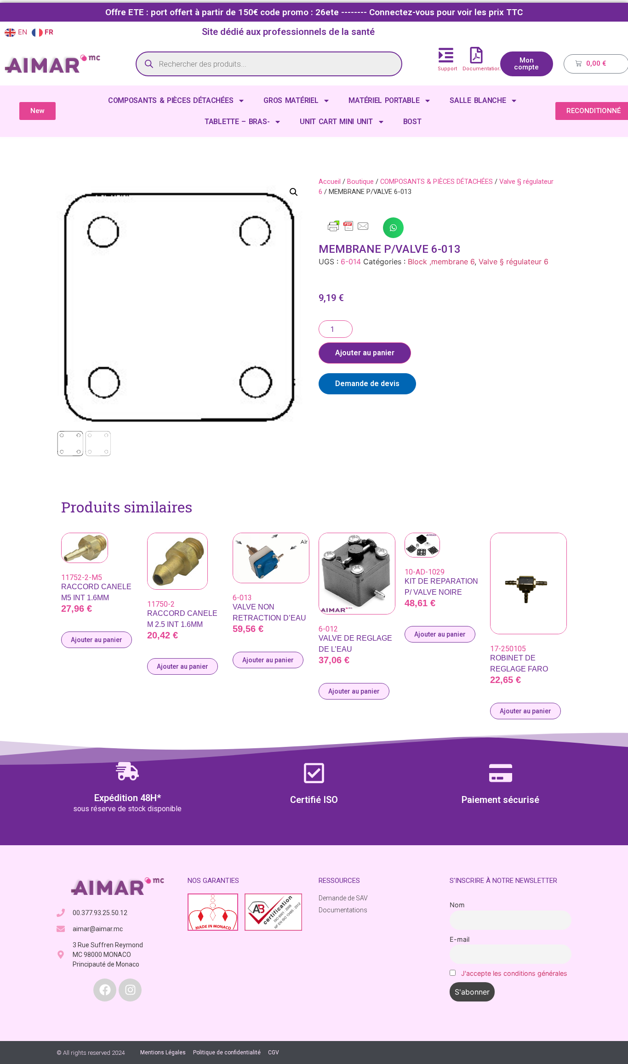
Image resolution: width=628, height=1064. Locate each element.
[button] (293, 192)
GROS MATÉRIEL (290, 100)
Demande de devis (367, 383)
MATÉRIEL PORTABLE (383, 100)
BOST (412, 121)
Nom (457, 905)
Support (447, 69)
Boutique (360, 181)
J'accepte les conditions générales (514, 973)
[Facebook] (104, 990)
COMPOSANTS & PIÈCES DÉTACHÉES (170, 100)
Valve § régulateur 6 (513, 261)
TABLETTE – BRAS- (237, 121)
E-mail (459, 939)
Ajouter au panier (364, 352)
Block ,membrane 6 (441, 261)
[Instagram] (130, 990)
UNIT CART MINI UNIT (336, 121)
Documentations (482, 69)
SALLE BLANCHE (478, 100)
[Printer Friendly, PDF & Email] (348, 230)
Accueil (330, 181)
